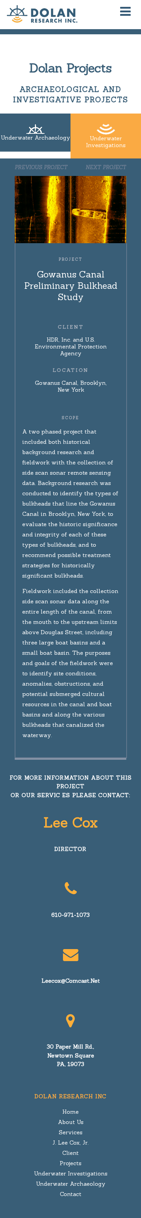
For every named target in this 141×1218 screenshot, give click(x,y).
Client (70, 1152)
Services (70, 1132)
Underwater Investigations (70, 1173)
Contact (70, 1194)
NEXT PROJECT (106, 167)
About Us (71, 1122)
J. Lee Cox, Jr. (70, 1142)
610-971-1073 (70, 914)
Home (70, 1111)
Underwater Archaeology (70, 1183)
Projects (70, 1163)
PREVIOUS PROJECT (41, 167)
